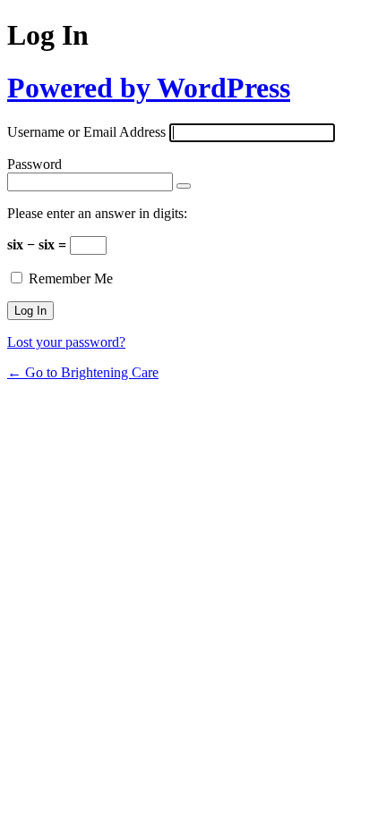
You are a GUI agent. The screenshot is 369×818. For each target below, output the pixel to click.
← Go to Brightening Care (83, 372)
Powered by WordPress (148, 88)
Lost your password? (66, 342)
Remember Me (71, 278)
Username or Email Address (86, 131)
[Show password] (183, 186)
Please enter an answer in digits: (97, 213)
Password (34, 164)
